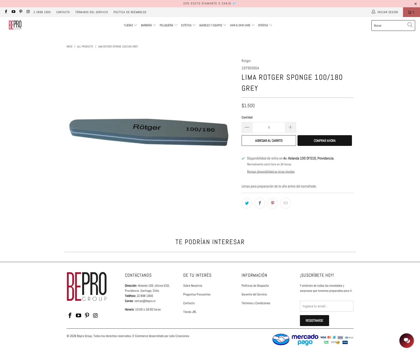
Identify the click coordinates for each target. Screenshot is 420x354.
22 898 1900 (145, 296)
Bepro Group (84, 336)
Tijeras (128, 25)
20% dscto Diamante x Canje (207, 3)
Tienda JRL (189, 312)
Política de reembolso (130, 12)
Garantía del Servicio (254, 294)
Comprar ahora (325, 140)
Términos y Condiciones (256, 303)
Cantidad (247, 117)
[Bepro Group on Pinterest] (20, 12)
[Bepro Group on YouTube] (13, 12)
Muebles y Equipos (211, 25)
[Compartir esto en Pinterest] (272, 203)
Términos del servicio (91, 12)
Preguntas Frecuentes (196, 294)
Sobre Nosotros (192, 285)
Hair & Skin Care (240, 25)
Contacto (63, 12)
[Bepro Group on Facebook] (6, 12)
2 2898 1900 (42, 12)
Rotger (246, 60)
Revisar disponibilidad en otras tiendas (271, 172)
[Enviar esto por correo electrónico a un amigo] (285, 203)
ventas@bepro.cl (145, 301)
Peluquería (166, 25)
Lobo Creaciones (179, 336)
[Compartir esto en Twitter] (247, 203)
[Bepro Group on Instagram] (28, 12)
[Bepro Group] (15, 25)
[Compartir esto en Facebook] (259, 203)
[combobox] (393, 25)
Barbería (146, 25)
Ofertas (263, 25)
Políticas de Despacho (255, 285)
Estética (186, 25)
